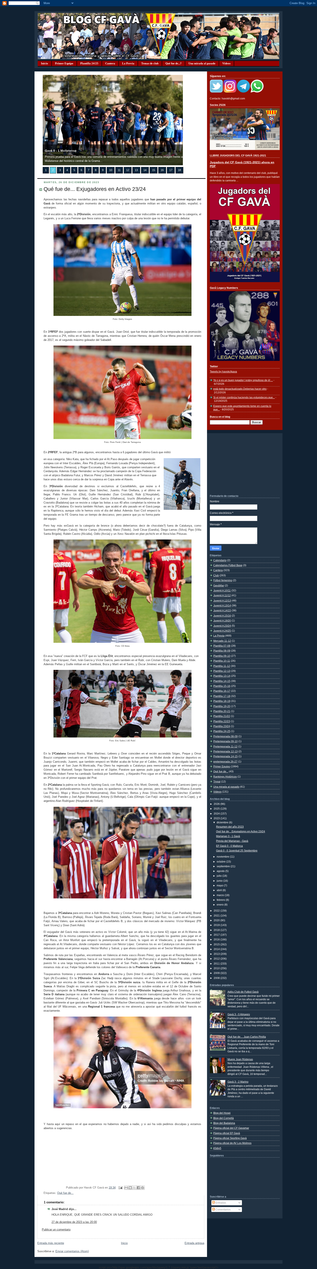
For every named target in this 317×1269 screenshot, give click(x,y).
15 (153, 170)
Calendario (219, 560)
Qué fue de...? (173, 63)
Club (216, 575)
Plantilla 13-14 (221, 675)
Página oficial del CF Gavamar (231, 1128)
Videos (226, 63)
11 (119, 170)
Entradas (220, 1202)
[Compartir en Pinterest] (142, 1188)
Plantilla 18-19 (221, 701)
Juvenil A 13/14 (222, 605)
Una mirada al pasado (201, 63)
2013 (217, 953)
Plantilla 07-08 (221, 645)
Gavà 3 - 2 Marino (238, 1081)
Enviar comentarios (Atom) (72, 1251)
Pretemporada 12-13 (225, 751)
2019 (217, 925)
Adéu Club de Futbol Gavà (243, 991)
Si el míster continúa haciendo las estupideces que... (244, 397)
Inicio (44, 63)
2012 (217, 958)
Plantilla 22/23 (221, 721)
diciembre (223, 822)
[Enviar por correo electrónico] (126, 1188)
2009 (217, 973)
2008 (217, 978)
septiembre (224, 866)
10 (110, 170)
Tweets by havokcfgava (223, 371)
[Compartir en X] (134, 1188)
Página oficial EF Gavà (226, 1133)
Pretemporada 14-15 (225, 756)
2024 (217, 813)
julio (219, 875)
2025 (217, 808)
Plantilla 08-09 (221, 650)
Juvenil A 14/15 (222, 610)
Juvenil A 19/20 (222, 620)
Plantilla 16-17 (221, 690)
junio (220, 880)
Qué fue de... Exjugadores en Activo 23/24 (95, 189)
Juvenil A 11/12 (222, 595)
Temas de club (149, 63)
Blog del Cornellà (223, 1118)
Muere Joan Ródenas (240, 1059)
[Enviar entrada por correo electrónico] (120, 1187)
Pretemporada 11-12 (225, 746)
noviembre (223, 856)
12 (127, 170)
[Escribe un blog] (130, 1188)
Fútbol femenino (222, 580)
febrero (221, 899)
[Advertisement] (242, 463)
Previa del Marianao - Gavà (232, 840)
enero (220, 904)
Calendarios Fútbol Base (227, 565)
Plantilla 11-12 (221, 666)
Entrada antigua (194, 1243)
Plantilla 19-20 (221, 706)
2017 (217, 934)
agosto (221, 871)
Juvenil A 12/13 (222, 600)
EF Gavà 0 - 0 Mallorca (229, 845)
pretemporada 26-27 (225, 761)
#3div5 (217, 1148)
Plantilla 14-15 (221, 681)
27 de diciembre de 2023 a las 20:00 (74, 1222)
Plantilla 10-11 (221, 660)
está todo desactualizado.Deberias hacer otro (240, 388)
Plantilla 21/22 (221, 716)
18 (179, 170)
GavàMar (218, 585)
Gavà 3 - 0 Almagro (239, 1014)
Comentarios (223, 1209)
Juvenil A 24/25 (222, 630)
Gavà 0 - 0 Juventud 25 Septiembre (236, 850)
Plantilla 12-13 (221, 670)
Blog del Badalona (224, 1123)
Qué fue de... (65, 1193)
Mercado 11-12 (222, 640)
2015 (217, 944)
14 (144, 170)
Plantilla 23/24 (221, 726)
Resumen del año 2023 (230, 826)
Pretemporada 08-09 (225, 736)
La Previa (128, 63)
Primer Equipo (64, 63)
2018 (217, 930)
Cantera (110, 63)
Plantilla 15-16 (221, 686)
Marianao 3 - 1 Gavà (228, 836)
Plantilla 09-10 (221, 655)
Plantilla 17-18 (221, 696)
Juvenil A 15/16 (222, 615)
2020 (217, 920)
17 (170, 170)
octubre (221, 861)
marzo (221, 895)
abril (220, 890)
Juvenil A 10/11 (222, 590)
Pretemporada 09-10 (225, 741)
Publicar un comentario (56, 1229)
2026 (217, 803)
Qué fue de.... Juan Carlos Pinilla (247, 1036)
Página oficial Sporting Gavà (230, 1138)
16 (162, 170)
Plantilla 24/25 (89, 63)
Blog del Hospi (222, 1112)
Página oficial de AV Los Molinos (232, 1143)
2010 (217, 968)
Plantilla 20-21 (221, 711)
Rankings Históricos (225, 776)
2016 (217, 939)
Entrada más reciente (50, 1243)
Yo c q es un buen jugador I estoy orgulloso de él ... (243, 380)
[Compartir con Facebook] (138, 1188)
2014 (217, 949)
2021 (217, 915)
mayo (220, 885)
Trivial (216, 781)
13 (136, 170)
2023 (217, 818)
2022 (217, 910)
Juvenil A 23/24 (222, 625)
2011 (217, 963)
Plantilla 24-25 (221, 731)
